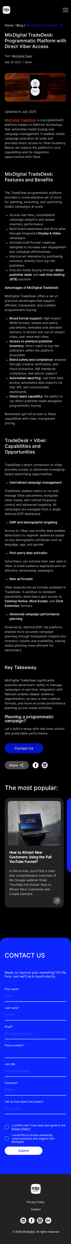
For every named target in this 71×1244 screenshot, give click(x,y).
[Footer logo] (36, 1189)
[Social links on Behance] (48, 1220)
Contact (36, 1209)
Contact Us (24, 748)
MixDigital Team (22, 56)
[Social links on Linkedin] (23, 1220)
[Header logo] (6, 10)
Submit (23, 1151)
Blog (20, 25)
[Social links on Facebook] (32, 1220)
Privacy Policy (36, 1202)
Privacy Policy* (21, 1128)
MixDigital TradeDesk (20, 120)
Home (9, 25)
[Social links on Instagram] (40, 1220)
